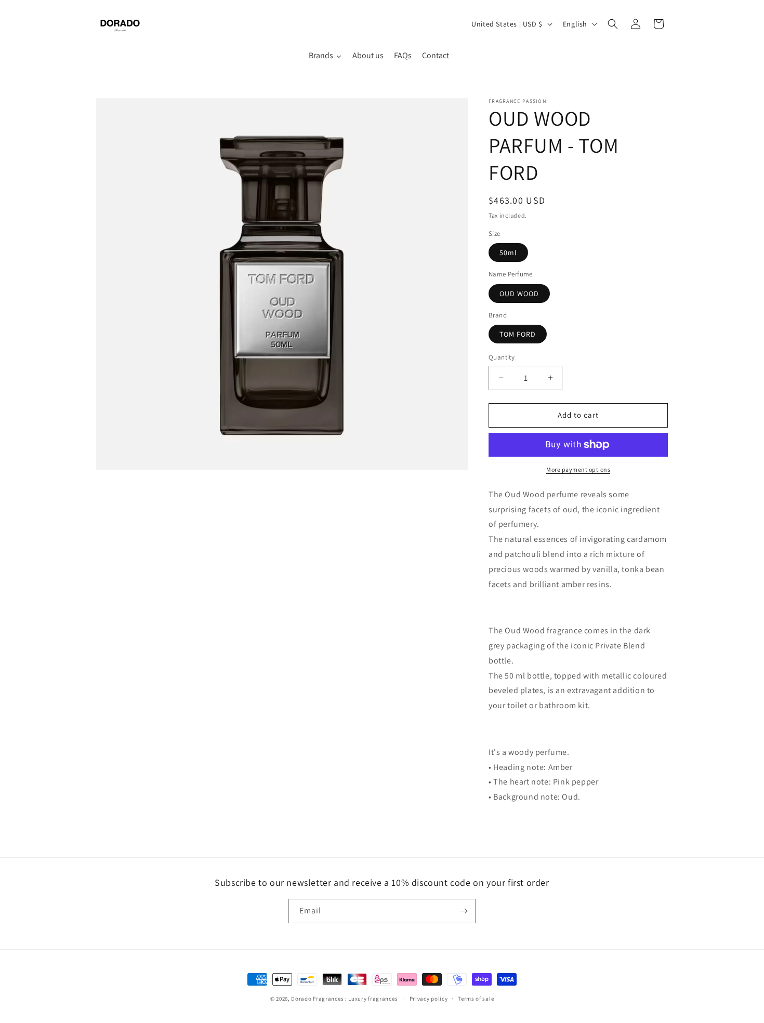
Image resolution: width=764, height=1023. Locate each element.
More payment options (578, 469)
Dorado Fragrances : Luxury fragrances (345, 998)
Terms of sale (476, 998)
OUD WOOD (519, 293)
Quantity (502, 357)
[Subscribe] (463, 911)
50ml (508, 252)
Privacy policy (429, 998)
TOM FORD (517, 334)
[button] (612, 23)
